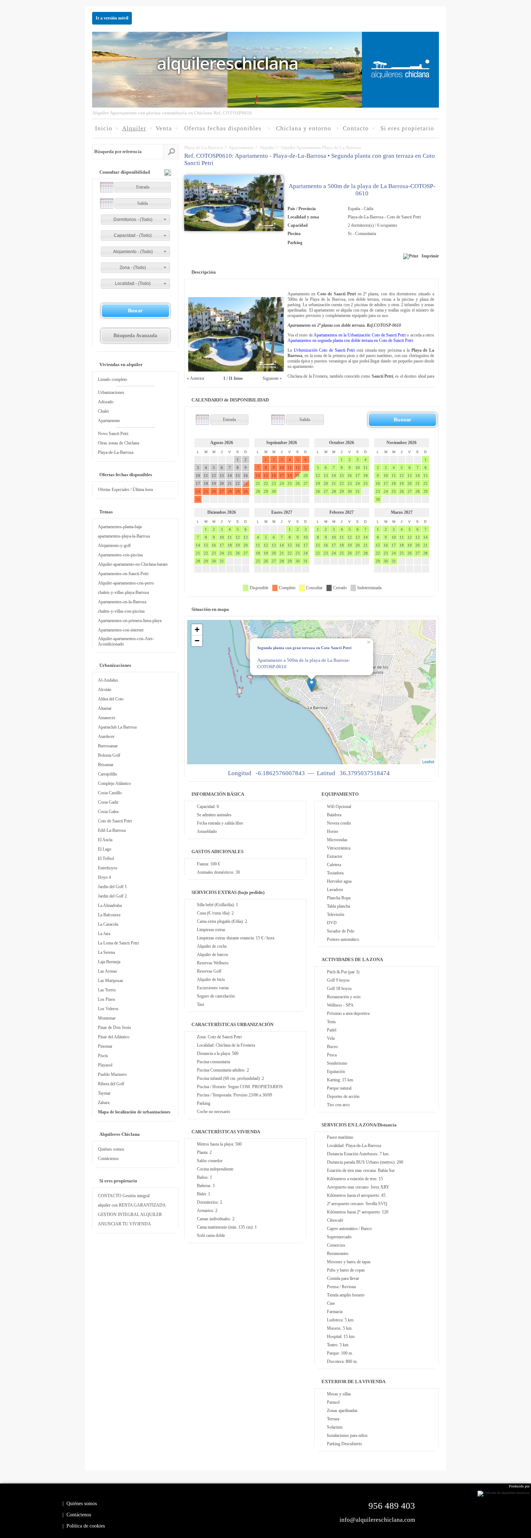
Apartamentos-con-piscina (120, 554)
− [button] (197, 640)
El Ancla (105, 839)
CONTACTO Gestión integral (124, 1195)
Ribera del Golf (111, 1083)
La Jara (104, 933)
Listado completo (112, 379)
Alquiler (267, 147)
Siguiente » (273, 378)
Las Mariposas (110, 980)
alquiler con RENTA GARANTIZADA (132, 1205)
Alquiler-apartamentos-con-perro (126, 583)
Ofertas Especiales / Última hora (125, 489)
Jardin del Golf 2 (112, 896)
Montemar (107, 1018)
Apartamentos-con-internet (120, 630)
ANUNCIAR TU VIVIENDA (124, 1223)
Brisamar (105, 764)
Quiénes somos (111, 1149)
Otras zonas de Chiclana (118, 443)
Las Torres (107, 989)
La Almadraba (110, 905)
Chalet (103, 411)
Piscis (103, 1055)
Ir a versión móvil (112, 18)
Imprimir (428, 255)
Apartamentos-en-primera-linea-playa (129, 620)
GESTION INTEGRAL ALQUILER (130, 1214)
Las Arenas (107, 971)
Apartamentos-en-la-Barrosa (122, 601)
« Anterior (195, 378)
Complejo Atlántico (114, 783)
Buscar (135, 310)
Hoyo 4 (104, 877)
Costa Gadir (108, 802)
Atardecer (106, 736)
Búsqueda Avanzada (135, 335)
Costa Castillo (110, 792)
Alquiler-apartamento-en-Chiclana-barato (133, 564)
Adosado (105, 401)
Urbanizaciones (111, 392)
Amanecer (106, 717)
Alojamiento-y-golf (114, 545)
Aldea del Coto (111, 698)
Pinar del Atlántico (113, 1036)
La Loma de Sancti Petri (118, 943)
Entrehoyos (107, 867)
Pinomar (105, 1046)
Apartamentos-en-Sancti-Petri (123, 573)
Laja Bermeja (109, 961)
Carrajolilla (107, 774)
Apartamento (109, 420)
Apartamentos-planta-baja (120, 526)
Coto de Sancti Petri (115, 821)
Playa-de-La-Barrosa (115, 452)
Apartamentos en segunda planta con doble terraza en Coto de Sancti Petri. (351, 340)
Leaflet (428, 761)
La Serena (106, 952)
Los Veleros (108, 1008)
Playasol (105, 1065)
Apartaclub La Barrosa (117, 727)
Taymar (104, 1093)
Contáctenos (108, 1158)
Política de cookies (85, 1526)
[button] (135, 219)
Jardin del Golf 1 (112, 886)
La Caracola (108, 924)
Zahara (103, 1102)
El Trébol (106, 858)
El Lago (104, 849)
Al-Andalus (108, 680)
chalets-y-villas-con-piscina (121, 611)
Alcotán (104, 689)
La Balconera (109, 914)
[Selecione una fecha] (106, 187)
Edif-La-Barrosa (112, 830)
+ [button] (197, 629)
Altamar (105, 708)
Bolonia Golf (109, 755)
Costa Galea (108, 811)
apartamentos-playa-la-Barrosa (124, 536)
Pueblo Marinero (112, 1074)
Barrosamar (108, 745)
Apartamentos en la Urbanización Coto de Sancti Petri (360, 335)
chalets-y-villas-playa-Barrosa (123, 592)
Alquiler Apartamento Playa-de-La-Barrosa (320, 147)
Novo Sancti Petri (113, 433)
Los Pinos (106, 999)
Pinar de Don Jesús (114, 1027)
